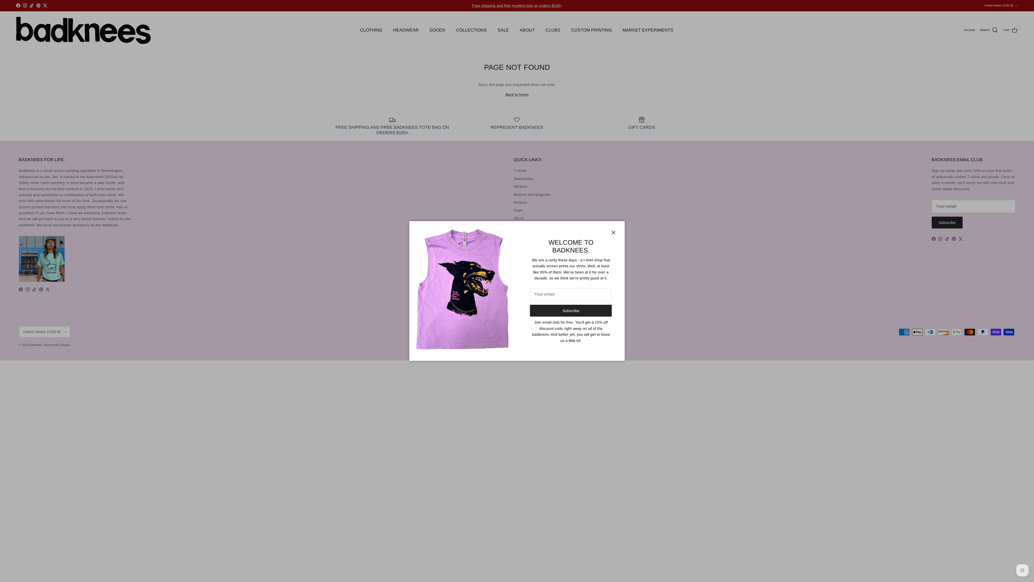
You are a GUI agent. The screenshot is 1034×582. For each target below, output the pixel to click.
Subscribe (571, 311)
